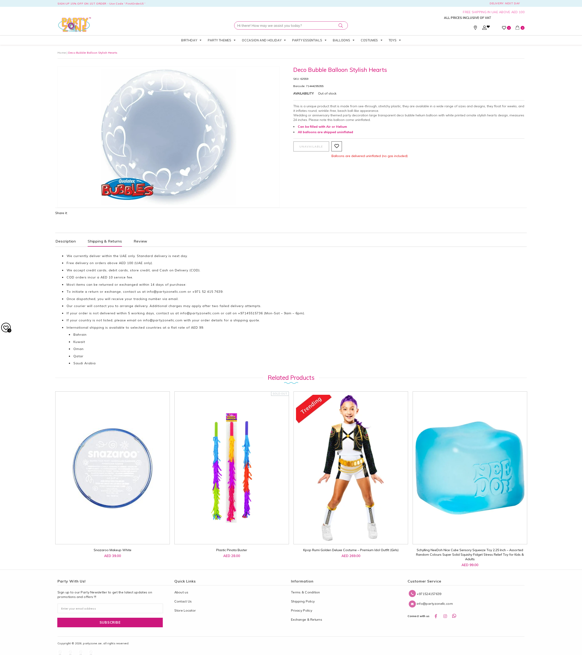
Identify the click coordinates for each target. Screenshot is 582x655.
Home (62, 52)
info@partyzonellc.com (166, 292)
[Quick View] (109, 536)
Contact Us (183, 601)
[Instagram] (445, 616)
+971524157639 (428, 594)
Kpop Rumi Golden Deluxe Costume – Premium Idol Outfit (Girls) (351, 550)
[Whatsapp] (454, 616)
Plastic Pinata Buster (231, 550)
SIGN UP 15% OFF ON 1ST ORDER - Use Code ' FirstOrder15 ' (102, 3)
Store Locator (185, 610)
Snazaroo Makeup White (112, 550)
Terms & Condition (305, 592)
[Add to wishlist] (98, 533)
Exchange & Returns (306, 620)
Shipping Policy (303, 601)
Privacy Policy (301, 610)
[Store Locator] (475, 29)
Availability (303, 93)
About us (181, 592)
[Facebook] (436, 616)
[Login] (484, 29)
